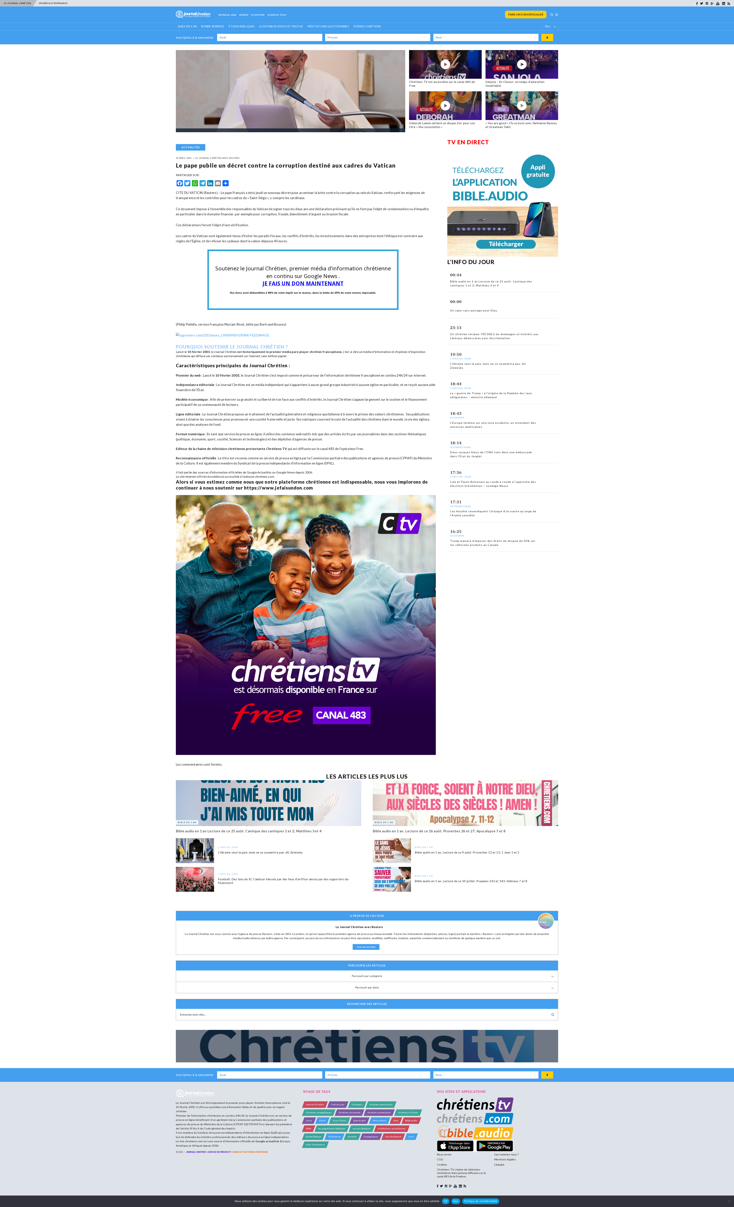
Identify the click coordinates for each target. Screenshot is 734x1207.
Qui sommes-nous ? (506, 1154)
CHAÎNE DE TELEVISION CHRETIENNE (249, 1152)
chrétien (352, 1136)
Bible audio (411, 1120)
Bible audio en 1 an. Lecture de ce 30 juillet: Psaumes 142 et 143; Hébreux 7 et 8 (471, 881)
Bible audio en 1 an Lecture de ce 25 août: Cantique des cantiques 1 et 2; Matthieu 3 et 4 (249, 831)
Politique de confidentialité (480, 1201)
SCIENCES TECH (277, 15)
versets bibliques (361, 1128)
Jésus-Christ (339, 1120)
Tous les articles (366, 946)
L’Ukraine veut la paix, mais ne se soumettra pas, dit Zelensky (260, 852)
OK (445, 1201)
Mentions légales (505, 1159)
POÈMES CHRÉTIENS (367, 26)
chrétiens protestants (379, 1112)
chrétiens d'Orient (408, 1112)
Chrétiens (357, 1104)
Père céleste (379, 1120)
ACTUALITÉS (191, 147)
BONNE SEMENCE (212, 26)
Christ (322, 1120)
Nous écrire (444, 1154)
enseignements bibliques (331, 1128)
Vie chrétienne (393, 1136)
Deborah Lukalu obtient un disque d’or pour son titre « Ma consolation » (442, 125)
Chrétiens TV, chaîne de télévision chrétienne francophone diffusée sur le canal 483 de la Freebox (461, 1173)
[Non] (729, 1201)
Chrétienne (334, 1136)
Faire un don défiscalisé (525, 14)
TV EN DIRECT (468, 142)
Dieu (395, 1120)
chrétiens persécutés (381, 1104)
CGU (440, 1159)
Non (455, 1201)
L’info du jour (338, 1104)
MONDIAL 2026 (227, 15)
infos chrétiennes (315, 1144)
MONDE (244, 15)
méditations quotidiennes (392, 1128)
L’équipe (499, 1164)
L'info (411, 1136)
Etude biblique (313, 1136)
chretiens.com (264, 476)
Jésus (309, 1120)
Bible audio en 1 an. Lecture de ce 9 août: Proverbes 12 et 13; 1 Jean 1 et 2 (467, 852)
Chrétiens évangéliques (319, 1112)
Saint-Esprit (359, 1120)
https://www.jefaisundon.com (278, 487)
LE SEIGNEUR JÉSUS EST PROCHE (281, 26)
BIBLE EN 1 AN (187, 26)
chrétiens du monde (350, 1112)
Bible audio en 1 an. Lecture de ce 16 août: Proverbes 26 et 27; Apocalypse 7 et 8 (439, 831)
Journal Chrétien (225, 351)
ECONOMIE (258, 15)
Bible (308, 1128)
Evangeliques (371, 1136)
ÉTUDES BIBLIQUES (242, 26)
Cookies (442, 1164)
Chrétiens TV (276, 449)
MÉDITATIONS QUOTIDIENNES (328, 26)
